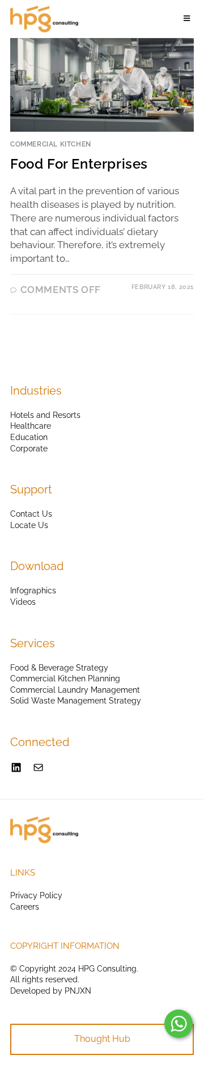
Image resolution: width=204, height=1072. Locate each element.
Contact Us (31, 513)
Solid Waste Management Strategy (75, 700)
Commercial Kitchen (50, 144)
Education (29, 437)
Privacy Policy (36, 895)
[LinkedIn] (16, 767)
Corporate (29, 448)
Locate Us (29, 525)
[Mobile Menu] (189, 19)
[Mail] (38, 767)
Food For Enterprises (79, 164)
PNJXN (78, 990)
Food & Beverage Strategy (59, 667)
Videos (23, 601)
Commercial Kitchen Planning (65, 678)
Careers (24, 906)
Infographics (33, 590)
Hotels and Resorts (45, 415)
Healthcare (30, 425)
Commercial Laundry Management (75, 689)
